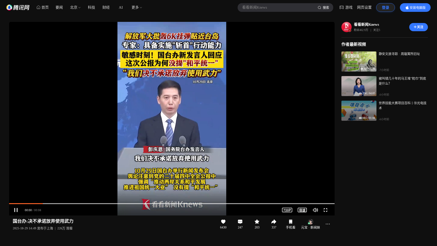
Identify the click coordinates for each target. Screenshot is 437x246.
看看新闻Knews (366, 24)
